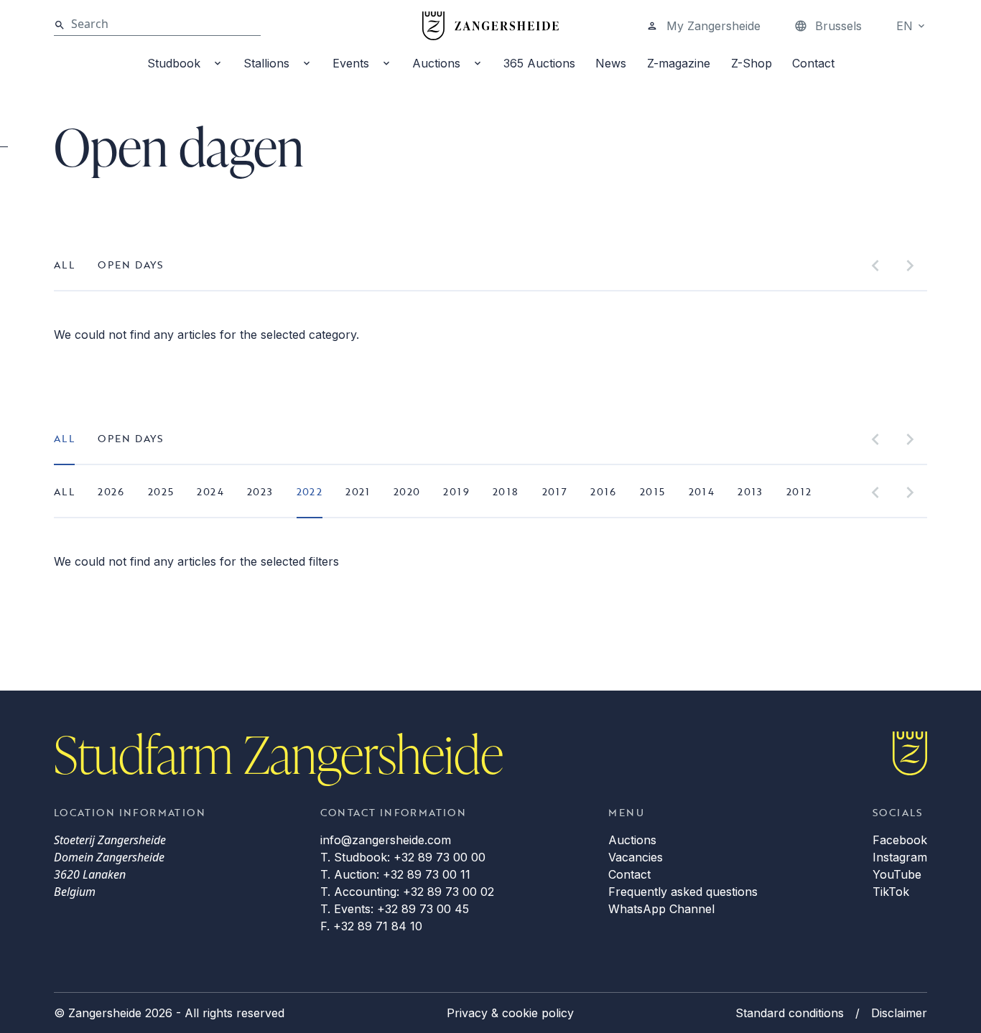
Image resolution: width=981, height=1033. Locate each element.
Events (351, 63)
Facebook (900, 840)
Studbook (173, 63)
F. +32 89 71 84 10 (371, 926)
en (904, 26)
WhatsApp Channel (661, 909)
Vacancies (635, 857)
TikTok (891, 891)
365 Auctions (539, 63)
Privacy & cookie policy (510, 1013)
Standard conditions (789, 1013)
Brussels (838, 26)
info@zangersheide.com (385, 840)
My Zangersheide (713, 26)
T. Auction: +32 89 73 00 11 (395, 874)
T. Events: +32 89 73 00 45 (394, 909)
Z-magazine (678, 63)
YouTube (897, 874)
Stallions (266, 63)
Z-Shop (751, 63)
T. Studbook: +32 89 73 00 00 (402, 857)
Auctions (436, 63)
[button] (875, 265)
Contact (813, 63)
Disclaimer (899, 1013)
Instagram (900, 857)
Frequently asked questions (683, 891)
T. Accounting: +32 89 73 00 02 (407, 891)
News (610, 63)
